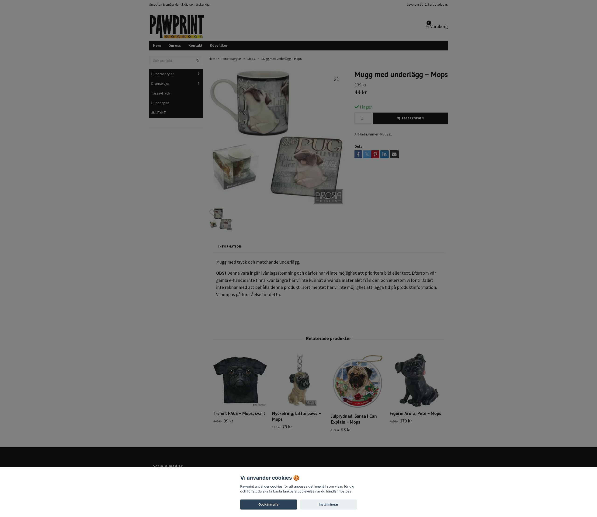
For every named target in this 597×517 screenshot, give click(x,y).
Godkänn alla (268, 504)
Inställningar (328, 504)
